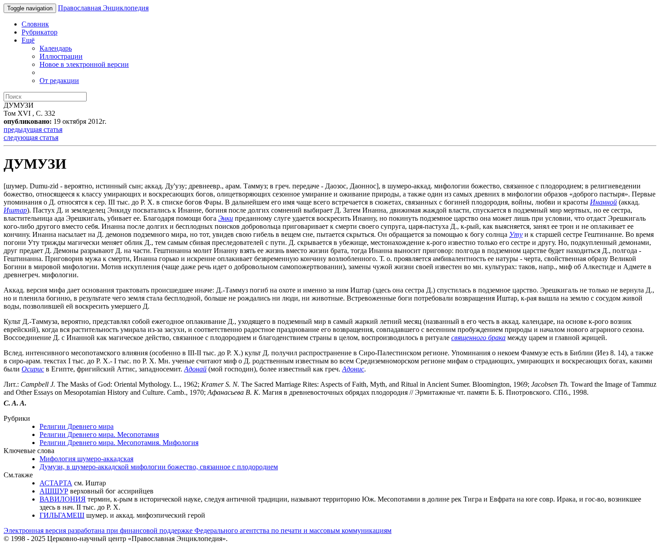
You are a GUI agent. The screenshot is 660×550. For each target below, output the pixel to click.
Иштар (15, 210)
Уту (516, 234)
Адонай (195, 369)
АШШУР (54, 491)
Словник (35, 24)
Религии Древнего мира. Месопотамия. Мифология (119, 442)
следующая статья (31, 137)
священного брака (478, 337)
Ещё (28, 40)
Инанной (603, 202)
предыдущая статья (33, 129)
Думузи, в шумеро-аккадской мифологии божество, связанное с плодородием (159, 467)
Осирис (33, 369)
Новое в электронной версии (84, 64)
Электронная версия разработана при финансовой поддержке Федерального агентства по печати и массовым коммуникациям (198, 530)
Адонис (353, 369)
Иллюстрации (61, 56)
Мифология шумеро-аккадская (86, 459)
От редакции (59, 80)
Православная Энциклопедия (103, 8)
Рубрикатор (39, 32)
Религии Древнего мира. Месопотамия (99, 434)
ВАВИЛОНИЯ (63, 499)
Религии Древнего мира (77, 426)
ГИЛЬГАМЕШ (62, 515)
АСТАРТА (56, 483)
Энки (225, 218)
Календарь (56, 48)
